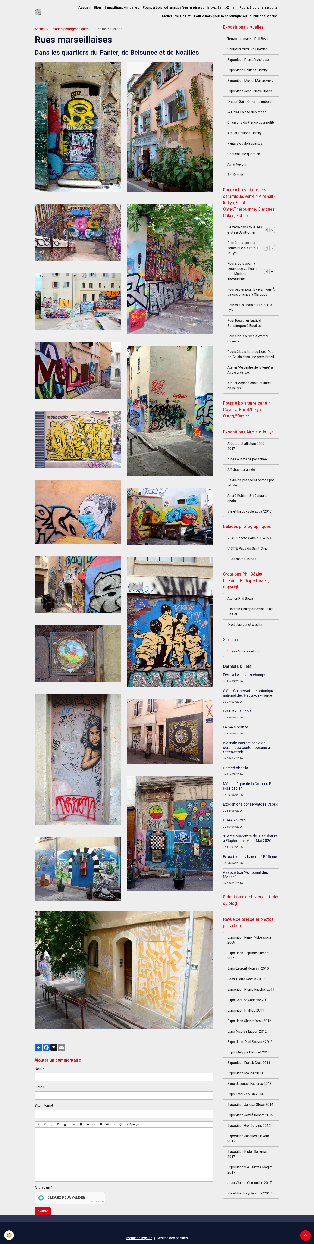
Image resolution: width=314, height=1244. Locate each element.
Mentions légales (139, 1238)
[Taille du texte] (58, 1125)
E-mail (39, 1087)
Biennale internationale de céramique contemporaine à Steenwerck (246, 747)
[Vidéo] (107, 1125)
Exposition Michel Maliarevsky (250, 81)
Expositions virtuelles (121, 8)
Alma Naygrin (237, 164)
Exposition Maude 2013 (245, 1073)
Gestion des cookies (172, 1238)
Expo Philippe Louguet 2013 (248, 1052)
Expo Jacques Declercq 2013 (249, 1084)
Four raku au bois (237, 711)
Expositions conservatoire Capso (250, 804)
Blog (97, 8)
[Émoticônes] (120, 1125)
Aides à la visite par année (247, 459)
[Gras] (38, 1125)
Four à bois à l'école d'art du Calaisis (248, 338)
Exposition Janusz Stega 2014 (250, 1105)
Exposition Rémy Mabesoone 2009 (249, 939)
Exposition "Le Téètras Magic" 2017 (249, 1169)
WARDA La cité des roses (246, 112)
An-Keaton (235, 175)
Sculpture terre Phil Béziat (247, 49)
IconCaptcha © (97, 1202)
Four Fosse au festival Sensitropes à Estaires (244, 323)
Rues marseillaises (241, 559)
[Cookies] (9, 1235)
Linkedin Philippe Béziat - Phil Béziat (250, 611)
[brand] (38, 12)
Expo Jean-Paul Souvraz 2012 (250, 1042)
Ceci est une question (243, 154)
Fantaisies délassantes (245, 143)
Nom (38, 1069)
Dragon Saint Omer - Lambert (249, 102)
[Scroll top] (305, 1235)
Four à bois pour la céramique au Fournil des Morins (236, 16)
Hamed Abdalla (235, 768)
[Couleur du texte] (66, 1125)
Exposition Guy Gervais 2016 (248, 1126)
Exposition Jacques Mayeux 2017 (248, 1138)
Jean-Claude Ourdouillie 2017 (249, 1183)
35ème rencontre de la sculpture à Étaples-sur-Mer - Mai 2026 (250, 838)
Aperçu (134, 1124)
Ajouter (42, 1211)
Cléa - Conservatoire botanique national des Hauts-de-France (248, 693)
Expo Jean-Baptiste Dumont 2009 (248, 955)
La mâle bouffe (235, 727)
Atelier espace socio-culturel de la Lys (249, 385)
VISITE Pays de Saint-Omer (248, 548)
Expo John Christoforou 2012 (249, 1021)
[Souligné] (51, 1125)
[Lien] (87, 1125)
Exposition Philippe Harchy (247, 70)
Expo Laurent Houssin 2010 (248, 968)
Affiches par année (241, 470)
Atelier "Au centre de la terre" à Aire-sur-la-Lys (250, 370)
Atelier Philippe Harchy (244, 133)
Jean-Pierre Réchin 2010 (246, 979)
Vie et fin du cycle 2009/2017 (249, 511)
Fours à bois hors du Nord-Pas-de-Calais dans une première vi (251, 354)
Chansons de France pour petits (251, 122)
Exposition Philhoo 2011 (245, 1010)
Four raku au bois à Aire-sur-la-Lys (250, 307)
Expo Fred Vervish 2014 (245, 1094)
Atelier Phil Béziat (176, 16)
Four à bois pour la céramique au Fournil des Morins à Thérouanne (242, 271)
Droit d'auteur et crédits (245, 625)
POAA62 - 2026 (235, 820)
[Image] (100, 1125)
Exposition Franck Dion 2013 (248, 1063)
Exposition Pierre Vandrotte (248, 60)
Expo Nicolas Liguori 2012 (247, 1031)
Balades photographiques (69, 29)
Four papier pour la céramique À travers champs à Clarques (251, 292)
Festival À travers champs (244, 675)
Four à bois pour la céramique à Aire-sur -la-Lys (244, 248)
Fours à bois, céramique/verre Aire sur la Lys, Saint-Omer (189, 8)
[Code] (113, 1125)
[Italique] (44, 1125)
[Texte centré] (80, 1125)
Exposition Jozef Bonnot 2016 (250, 1115)
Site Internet (44, 1105)
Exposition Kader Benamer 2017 (247, 1154)
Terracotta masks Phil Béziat (248, 39)
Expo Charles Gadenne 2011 (248, 1000)
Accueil (84, 8)
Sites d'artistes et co (243, 651)
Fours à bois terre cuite (258, 8)
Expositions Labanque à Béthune (250, 857)
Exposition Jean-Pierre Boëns (249, 91)
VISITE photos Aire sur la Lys (249, 538)
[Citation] (74, 1125)
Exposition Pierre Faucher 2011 (250, 989)
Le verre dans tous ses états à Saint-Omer (244, 229)
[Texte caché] (94, 1125)
